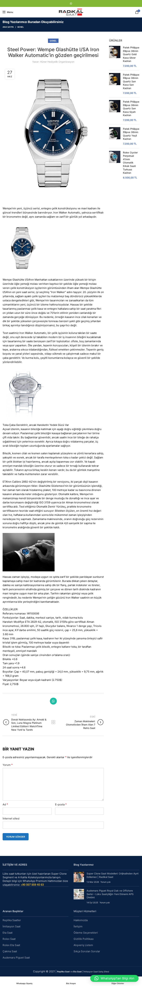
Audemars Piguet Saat (16, 957)
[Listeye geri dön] (53, 722)
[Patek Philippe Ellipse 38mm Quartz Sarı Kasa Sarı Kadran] (114, 84)
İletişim (78, 926)
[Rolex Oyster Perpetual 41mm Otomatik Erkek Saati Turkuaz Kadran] (114, 165)
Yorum (8, 764)
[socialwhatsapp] (71, 3)
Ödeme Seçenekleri (86, 932)
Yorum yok (105, 882)
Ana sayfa (8, 27)
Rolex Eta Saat (11, 945)
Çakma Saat (10, 951)
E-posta (61, 804)
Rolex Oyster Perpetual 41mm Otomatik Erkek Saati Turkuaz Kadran (130, 162)
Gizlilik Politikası (84, 939)
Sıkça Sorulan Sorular (87, 951)
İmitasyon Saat (11, 926)
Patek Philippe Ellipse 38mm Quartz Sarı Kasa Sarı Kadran (131, 81)
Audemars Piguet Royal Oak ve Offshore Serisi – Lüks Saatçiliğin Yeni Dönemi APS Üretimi (110, 894)
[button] (114, 978)
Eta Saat (7, 932)
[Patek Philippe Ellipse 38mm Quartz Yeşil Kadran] (114, 136)
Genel (20, 27)
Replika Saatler (12, 920)
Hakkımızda (81, 920)
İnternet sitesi (11, 818)
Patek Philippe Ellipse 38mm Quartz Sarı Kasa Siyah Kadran (131, 108)
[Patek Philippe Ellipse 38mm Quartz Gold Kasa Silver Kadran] (114, 57)
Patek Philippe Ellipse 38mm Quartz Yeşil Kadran (131, 133)
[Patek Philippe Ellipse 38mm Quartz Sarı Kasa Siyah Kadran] (114, 111)
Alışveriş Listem (83, 945)
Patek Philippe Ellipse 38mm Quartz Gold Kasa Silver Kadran (131, 54)
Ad (5, 804)
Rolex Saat (9, 939)
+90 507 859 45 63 (32, 885)
